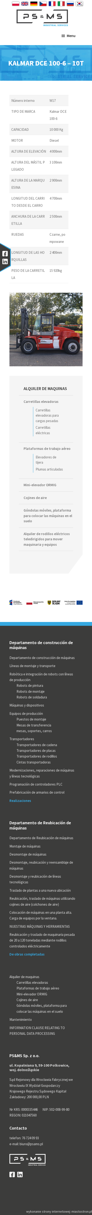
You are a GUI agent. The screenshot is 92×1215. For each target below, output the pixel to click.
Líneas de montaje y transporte (32, 666)
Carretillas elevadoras (41, 401)
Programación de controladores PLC (36, 784)
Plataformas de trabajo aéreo (47, 448)
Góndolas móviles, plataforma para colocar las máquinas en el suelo (48, 515)
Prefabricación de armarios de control (36, 792)
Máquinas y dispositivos (26, 705)
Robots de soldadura (32, 697)
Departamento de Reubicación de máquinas (41, 838)
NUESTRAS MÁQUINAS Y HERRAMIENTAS (39, 926)
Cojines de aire (35, 497)
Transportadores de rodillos (37, 756)
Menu (71, 35)
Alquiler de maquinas (45, 388)
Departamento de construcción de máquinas (42, 657)
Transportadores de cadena (37, 745)
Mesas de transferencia (34, 725)
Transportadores (21, 739)
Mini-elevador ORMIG (40, 485)
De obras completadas (27, 954)
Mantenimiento (20, 1019)
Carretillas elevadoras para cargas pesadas (47, 415)
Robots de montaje (31, 691)
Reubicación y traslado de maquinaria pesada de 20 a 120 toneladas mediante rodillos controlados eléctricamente (42, 940)
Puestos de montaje (31, 719)
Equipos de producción (26, 713)
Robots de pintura (30, 685)
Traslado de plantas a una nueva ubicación (40, 890)
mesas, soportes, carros (34, 731)
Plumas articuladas (49, 469)
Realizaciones (20, 800)
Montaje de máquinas (25, 846)
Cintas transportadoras (34, 762)
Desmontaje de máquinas (27, 854)
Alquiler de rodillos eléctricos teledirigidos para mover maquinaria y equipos (47, 539)
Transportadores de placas (36, 750)
